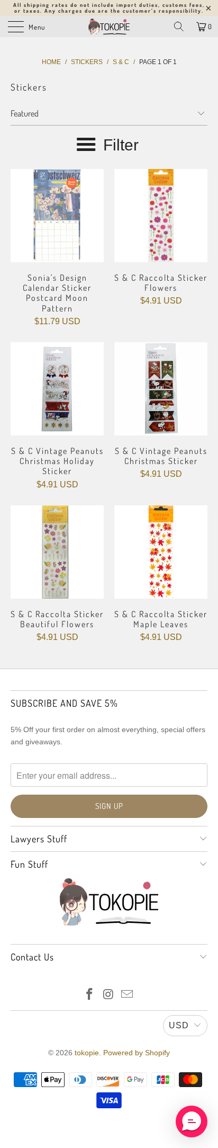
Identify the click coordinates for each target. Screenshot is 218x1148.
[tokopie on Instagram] (108, 995)
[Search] (179, 26)
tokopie (87, 1052)
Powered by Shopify (136, 1052)
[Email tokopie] (127, 995)
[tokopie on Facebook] (89, 995)
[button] (191, 1121)
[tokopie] (109, 26)
